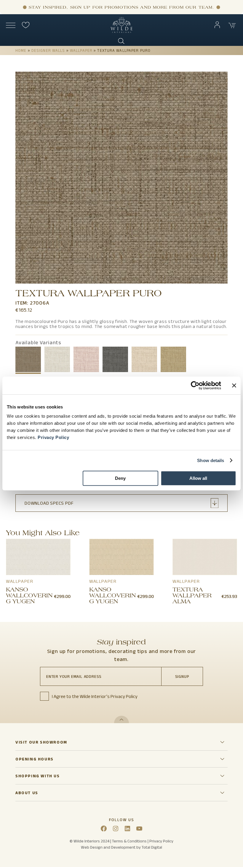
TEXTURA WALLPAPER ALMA (192, 596)
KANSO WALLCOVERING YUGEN (29, 596)
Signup (182, 676)
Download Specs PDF (49, 503)
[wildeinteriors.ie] (121, 31)
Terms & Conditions (129, 841)
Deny (120, 478)
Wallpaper (81, 50)
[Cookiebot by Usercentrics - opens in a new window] (195, 385)
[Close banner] (234, 385)
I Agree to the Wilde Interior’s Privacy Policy (95, 696)
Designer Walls (48, 50)
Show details (210, 460)
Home (20, 50)
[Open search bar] (121, 41)
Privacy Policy (53, 437)
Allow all (198, 478)
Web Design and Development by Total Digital (121, 847)
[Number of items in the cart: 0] (232, 25)
